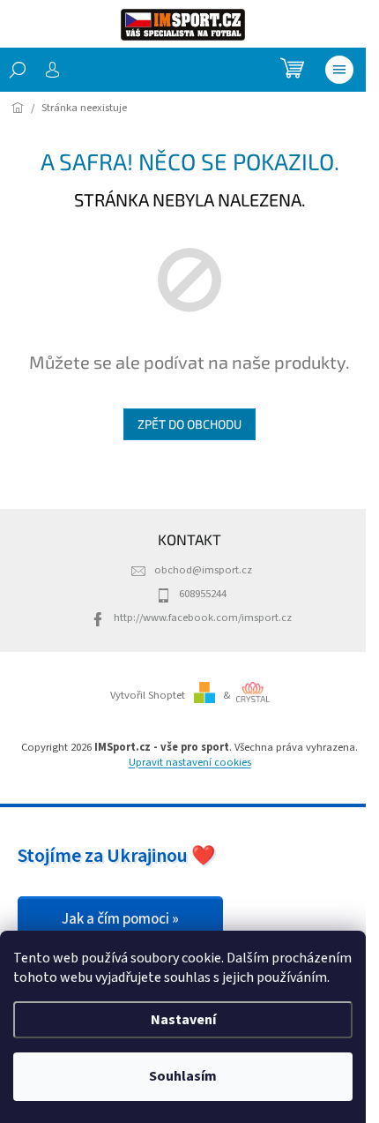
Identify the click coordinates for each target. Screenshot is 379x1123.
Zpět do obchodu (189, 423)
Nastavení (183, 1019)
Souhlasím (183, 1076)
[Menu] (339, 69)
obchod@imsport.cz (203, 570)
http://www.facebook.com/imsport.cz (203, 617)
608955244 (203, 594)
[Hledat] (17, 69)
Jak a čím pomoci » (120, 919)
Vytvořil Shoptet (147, 695)
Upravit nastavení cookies (190, 762)
